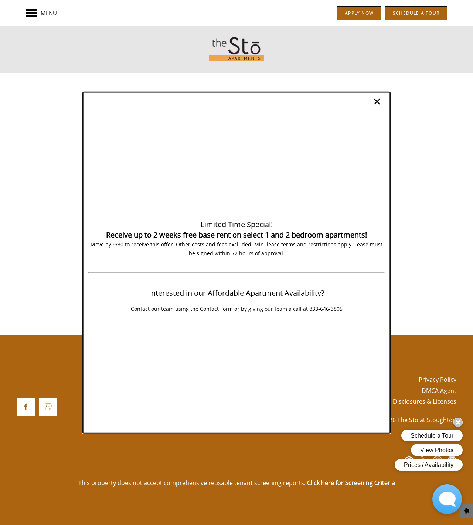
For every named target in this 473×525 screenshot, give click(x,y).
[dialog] (236, 262)
